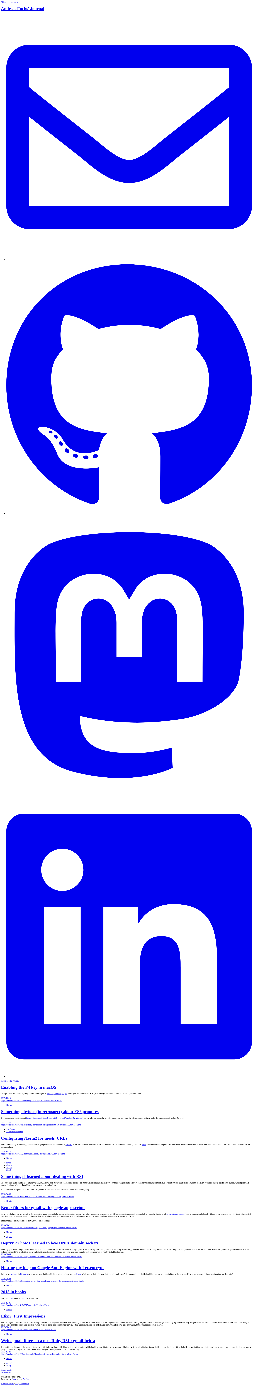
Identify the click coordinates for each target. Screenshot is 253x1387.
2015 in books (13, 1291)
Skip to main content (9, 2)
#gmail (9, 1236)
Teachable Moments (14, 1131)
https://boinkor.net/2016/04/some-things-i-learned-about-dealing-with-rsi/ (31, 1196)
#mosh (9, 1167)
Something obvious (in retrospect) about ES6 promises (50, 1111)
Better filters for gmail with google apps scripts (43, 1207)
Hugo (78, 1274)
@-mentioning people (175, 1214)
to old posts (6, 1372)
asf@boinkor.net (22, 1384)
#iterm (9, 1165)
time (11, 1298)
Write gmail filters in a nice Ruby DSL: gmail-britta (48, 1340)
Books (9, 1310)
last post (14, 1274)
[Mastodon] (129, 795)
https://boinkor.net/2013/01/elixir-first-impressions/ (22, 1329)
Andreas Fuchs (55, 1100)
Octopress (24, 1274)
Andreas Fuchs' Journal (22, 8)
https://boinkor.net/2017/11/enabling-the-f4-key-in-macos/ (25, 1100)
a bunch (50, 1094)
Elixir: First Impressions (23, 1316)
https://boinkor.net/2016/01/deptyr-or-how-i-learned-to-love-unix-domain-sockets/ (35, 1257)
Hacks (9, 1081)
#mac (8, 1163)
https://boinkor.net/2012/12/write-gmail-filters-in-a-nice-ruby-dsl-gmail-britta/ (33, 1354)
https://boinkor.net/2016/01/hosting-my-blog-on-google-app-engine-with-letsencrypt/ (36, 1281)
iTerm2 (69, 1144)
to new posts (6, 1370)
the (22, 1298)
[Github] (129, 513)
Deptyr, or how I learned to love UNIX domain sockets (49, 1243)
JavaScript (10, 1129)
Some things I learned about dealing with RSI (42, 1176)
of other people (60, 1094)
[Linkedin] (129, 1076)
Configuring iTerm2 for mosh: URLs (34, 1138)
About (3, 1081)
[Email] (129, 259)
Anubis (26, 1379)
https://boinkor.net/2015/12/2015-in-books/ (19, 1305)
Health (9, 1201)
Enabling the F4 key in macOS (28, 1087)
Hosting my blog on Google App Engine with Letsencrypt (52, 1267)
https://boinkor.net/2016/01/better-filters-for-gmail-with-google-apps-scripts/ (32, 1227)
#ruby (8, 1365)
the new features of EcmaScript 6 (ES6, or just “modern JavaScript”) (54, 1118)
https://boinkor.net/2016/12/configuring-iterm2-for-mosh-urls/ (26, 1154)
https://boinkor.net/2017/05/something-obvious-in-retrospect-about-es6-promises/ (34, 1125)
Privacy (16, 1081)
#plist (8, 1170)
